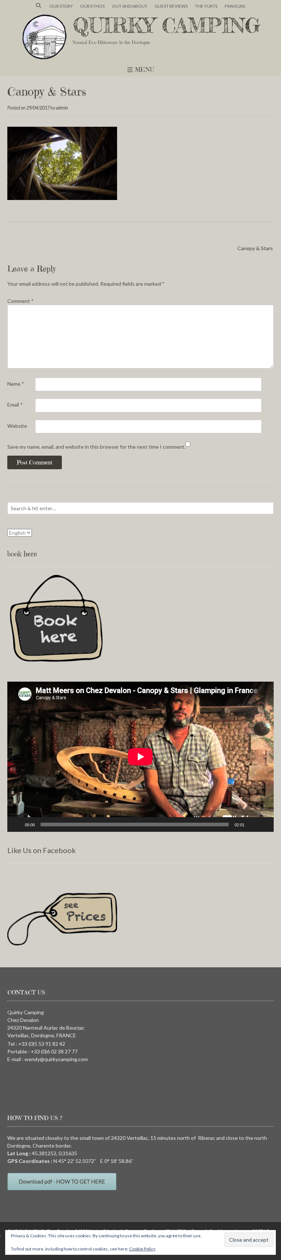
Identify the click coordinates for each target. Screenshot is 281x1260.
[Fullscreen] (264, 824)
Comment (20, 301)
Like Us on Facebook (41, 850)
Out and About (129, 6)
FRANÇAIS (235, 6)
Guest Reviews (171, 6)
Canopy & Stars (255, 248)
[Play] (16, 824)
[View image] (62, 198)
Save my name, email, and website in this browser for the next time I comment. (96, 447)
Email (15, 404)
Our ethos (92, 6)
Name (15, 384)
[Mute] (252, 824)
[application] (140, 757)
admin (62, 108)
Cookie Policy (142, 1249)
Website (17, 426)
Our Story (61, 6)
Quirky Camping (166, 25)
